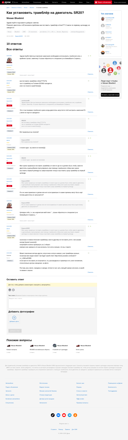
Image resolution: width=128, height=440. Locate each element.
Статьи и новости (81, 391)
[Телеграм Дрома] (69, 415)
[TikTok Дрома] (53, 415)
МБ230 (8, 83)
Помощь (60, 429)
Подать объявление (12, 387)
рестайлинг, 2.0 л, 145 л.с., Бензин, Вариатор (54, 31)
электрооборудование (77, 31)
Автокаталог (43, 403)
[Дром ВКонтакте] (58, 415)
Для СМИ (74, 429)
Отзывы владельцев (46, 395)
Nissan (10, 31)
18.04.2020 (9, 55)
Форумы (79, 387)
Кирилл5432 (19, 36)
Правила (67, 429)
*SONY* (109, 37)
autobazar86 (9, 65)
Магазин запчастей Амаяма (48, 391)
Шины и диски (10, 395)
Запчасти (55, 2)
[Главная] (6, 2)
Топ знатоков (107, 14)
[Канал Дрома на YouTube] (64, 415)
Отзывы (64, 2)
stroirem (109, 32)
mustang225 (110, 44)
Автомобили (25, 2)
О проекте (54, 429)
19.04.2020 (9, 226)
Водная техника (44, 387)
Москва (16, 2)
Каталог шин (80, 383)
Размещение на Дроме (115, 383)
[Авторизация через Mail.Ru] (13, 290)
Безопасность (112, 387)
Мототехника (44, 383)
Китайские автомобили (13, 399)
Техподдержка (112, 391)
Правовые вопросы (82, 403)
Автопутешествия (81, 395)
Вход (120, 2)
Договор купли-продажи (47, 399)
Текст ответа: (27, 295)
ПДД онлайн (80, 399)
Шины (81, 2)
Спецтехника (10, 403)
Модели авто (63, 423)
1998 (23, 31)
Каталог (72, 2)
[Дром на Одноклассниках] (75, 415)
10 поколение (32, 31)
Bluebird (17, 31)
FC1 (108, 52)
